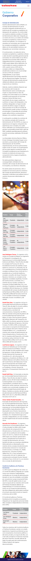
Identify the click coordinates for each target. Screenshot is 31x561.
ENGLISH (27, 1)
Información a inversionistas (6, 2)
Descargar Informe (18, 2)
